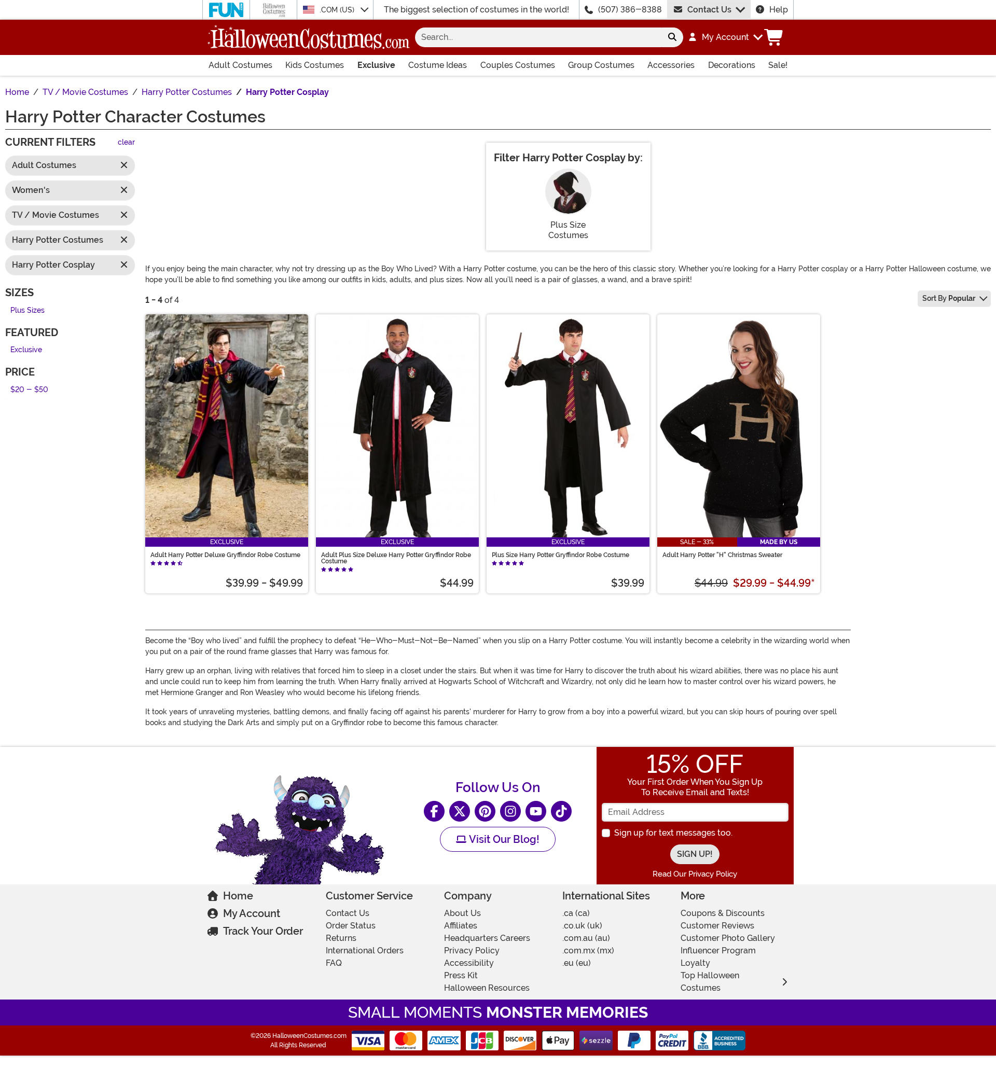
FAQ (334, 963)
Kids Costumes (314, 65)
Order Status (351, 926)
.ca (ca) (576, 913)
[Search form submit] (672, 37)
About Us (462, 913)
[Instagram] (510, 811)
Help (778, 10)
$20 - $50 (29, 389)
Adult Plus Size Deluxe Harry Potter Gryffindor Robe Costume (396, 558)
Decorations (731, 65)
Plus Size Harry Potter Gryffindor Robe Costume (560, 555)
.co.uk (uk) (582, 926)
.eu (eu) (576, 963)
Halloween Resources (487, 988)
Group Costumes (601, 65)
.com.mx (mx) (588, 950)
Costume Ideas (437, 65)
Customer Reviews (717, 926)
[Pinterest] (485, 811)
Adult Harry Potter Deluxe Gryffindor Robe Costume (225, 555)
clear (126, 142)
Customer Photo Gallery (728, 938)
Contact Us (709, 10)
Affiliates (460, 926)
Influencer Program (718, 950)
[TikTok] (561, 811)
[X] (459, 811)
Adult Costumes (240, 65)
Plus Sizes (27, 310)
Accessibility (469, 963)
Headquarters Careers (487, 938)
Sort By (948, 298)
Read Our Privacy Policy (695, 874)
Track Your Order (263, 931)
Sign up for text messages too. (673, 833)
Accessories (671, 65)
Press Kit (461, 975)
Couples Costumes (517, 65)
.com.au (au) (586, 938)
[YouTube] (535, 811)
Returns (341, 938)
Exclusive (376, 65)
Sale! (777, 65)
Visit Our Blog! (503, 839)
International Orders (365, 950)
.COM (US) (338, 10)
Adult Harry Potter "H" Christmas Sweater (722, 555)
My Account (251, 913)
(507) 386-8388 (630, 10)
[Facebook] (434, 811)
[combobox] (538, 37)
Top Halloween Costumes (710, 981)
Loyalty (695, 963)
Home (238, 896)
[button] (725, 37)
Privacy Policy (472, 950)
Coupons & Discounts (723, 913)
